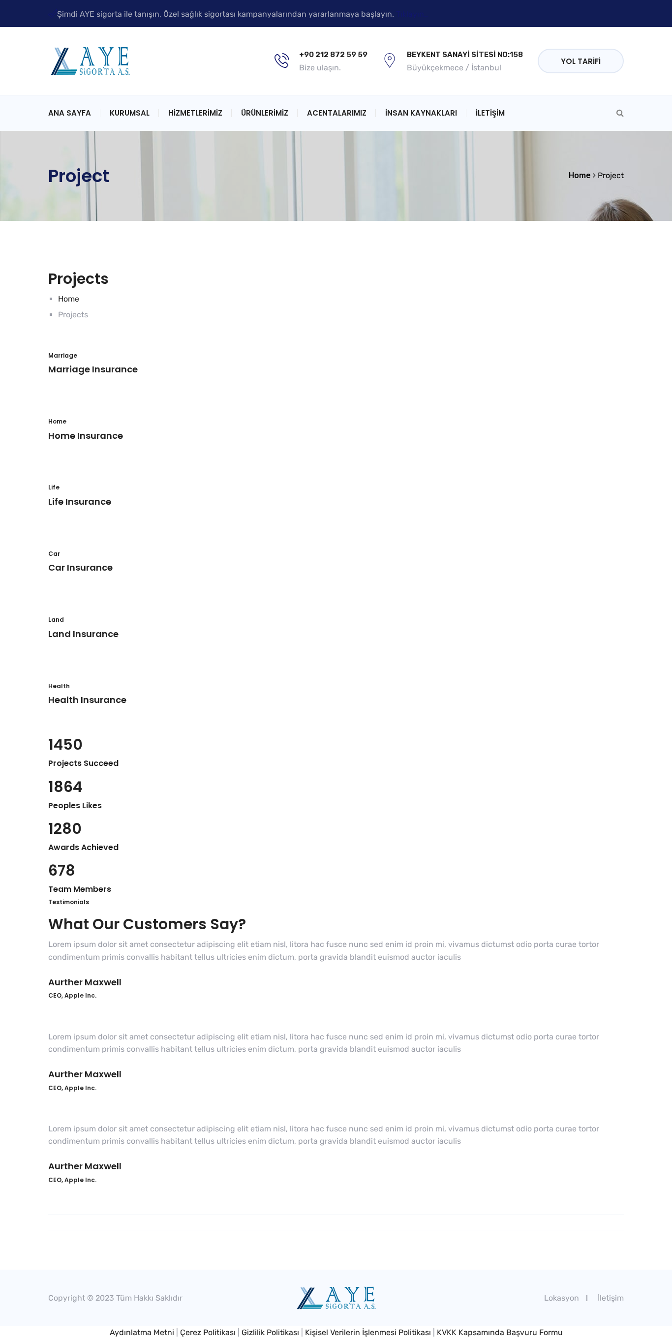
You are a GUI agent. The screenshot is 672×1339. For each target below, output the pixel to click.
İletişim (490, 113)
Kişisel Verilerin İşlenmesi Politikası (368, 1332)
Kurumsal (130, 113)
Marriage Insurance (93, 369)
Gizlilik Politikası (270, 1332)
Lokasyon (561, 1298)
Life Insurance (79, 501)
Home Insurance (85, 435)
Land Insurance (83, 634)
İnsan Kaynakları (421, 113)
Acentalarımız (337, 113)
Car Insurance (80, 567)
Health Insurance (87, 700)
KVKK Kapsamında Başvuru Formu (500, 1332)
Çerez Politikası (208, 1332)
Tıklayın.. (412, 14)
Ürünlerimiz (264, 113)
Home (68, 299)
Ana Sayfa (69, 113)
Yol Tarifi (581, 61)
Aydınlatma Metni (142, 1332)
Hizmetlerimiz (195, 113)
